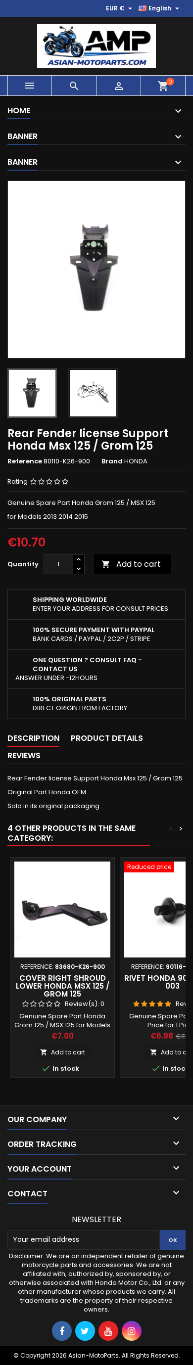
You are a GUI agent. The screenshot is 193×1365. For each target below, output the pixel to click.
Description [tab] (33, 738)
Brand (112, 461)
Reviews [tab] (24, 755)
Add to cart (131, 564)
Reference (24, 461)
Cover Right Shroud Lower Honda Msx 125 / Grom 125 (62, 986)
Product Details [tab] (107, 738)
